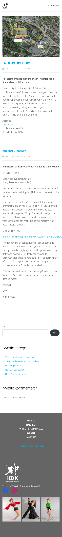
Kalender (31, 437)
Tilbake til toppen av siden (32, 446)
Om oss (31, 421)
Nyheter (31, 433)
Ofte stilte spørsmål (31, 429)
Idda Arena (8, 124)
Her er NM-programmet (15, 374)
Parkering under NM (16, 63)
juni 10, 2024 (11, 69)
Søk (4, 326)
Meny (51, 5)
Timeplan (31, 425)
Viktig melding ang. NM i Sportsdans (22, 361)
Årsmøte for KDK (14, 150)
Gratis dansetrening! (14, 370)
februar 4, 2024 (12, 157)
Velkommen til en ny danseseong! (20, 357)
